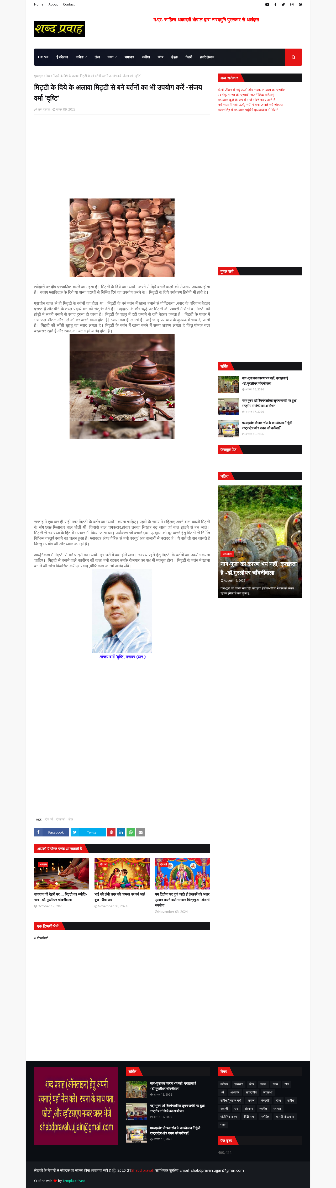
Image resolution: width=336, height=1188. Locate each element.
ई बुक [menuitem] (174, 57)
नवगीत (263, 1108)
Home (38, 4)
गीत (287, 1084)
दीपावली (60, 819)
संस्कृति (265, 1100)
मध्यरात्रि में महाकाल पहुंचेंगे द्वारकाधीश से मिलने (248, 109)
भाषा (222, 1125)
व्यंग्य (275, 1084)
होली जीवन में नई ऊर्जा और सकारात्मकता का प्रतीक (251, 89)
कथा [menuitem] (110, 57)
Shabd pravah (143, 1170)
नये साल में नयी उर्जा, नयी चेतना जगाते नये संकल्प (250, 104)
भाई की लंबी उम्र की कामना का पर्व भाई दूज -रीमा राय (119, 897)
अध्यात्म (234, 1092)
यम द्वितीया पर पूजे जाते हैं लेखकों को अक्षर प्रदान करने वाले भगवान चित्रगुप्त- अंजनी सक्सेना (182, 900)
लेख (48, 76)
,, (260, 541)
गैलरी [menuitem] (189, 57)
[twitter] (283, 4)
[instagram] (292, 4)
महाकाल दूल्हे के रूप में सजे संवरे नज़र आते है (246, 99)
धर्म (222, 1092)
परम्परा (277, 1108)
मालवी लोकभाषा (285, 1116)
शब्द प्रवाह (44, 109)
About (53, 4)
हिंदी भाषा (249, 1116)
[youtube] (267, 4)
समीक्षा (291, 1100)
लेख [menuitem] (97, 57)
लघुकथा (267, 1092)
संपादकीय (251, 1092)
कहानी (224, 1108)
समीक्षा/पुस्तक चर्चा (230, 1100)
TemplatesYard (73, 1181)
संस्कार (249, 1108)
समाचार (238, 1084)
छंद (236, 1108)
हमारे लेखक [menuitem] (207, 57)
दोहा (278, 1100)
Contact (69, 4)
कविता (224, 1084)
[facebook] (275, 4)
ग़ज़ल (263, 1084)
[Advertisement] (122, 156)
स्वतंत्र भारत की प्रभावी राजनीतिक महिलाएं (246, 94)
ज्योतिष (265, 1116)
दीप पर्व (49, 819)
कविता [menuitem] (79, 57)
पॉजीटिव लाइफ (229, 1116)
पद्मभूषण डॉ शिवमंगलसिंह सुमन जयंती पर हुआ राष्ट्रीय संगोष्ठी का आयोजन (269, 403)
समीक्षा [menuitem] (146, 57)
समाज (251, 1100)
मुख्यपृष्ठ (38, 76)
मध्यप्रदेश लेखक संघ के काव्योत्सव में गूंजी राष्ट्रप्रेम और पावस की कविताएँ (267, 425)
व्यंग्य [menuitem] (160, 57)
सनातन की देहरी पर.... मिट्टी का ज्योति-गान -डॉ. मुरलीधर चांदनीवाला (60, 897)
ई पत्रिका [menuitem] (62, 57)
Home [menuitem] (43, 57)
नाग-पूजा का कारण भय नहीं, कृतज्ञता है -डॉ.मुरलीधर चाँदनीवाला (265, 381)
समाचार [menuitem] (129, 57)
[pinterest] (299, 4)
